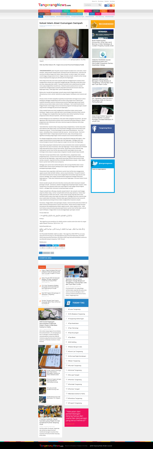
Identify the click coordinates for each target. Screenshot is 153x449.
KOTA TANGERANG (44, 11)
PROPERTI (64, 14)
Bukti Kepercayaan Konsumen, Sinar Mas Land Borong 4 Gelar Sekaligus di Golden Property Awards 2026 (103, 43)
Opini (52, 253)
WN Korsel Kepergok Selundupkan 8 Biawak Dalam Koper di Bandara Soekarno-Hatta (48, 324)
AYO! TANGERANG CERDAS (75, 14)
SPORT (111, 11)
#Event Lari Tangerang (74, 351)
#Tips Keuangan (109, 16)
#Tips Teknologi (100, 16)
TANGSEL (66, 11)
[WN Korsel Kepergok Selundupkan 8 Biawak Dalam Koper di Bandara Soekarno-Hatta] (50, 314)
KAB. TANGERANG (56, 11)
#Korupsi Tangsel (72, 375)
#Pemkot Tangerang (74, 379)
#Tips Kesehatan (90, 16)
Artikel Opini (46, 253)
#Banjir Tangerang (73, 361)
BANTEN (73, 11)
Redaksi (107, 1)
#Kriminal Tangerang (74, 370)
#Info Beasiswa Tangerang (63, 16)
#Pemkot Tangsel (73, 389)
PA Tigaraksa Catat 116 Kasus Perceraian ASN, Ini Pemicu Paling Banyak (102, 100)
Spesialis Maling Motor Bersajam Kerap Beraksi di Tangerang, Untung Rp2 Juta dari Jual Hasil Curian (76, 281)
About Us (94, 1)
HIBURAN (95, 11)
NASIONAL (88, 11)
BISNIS (48, 14)
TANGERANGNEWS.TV (108, 14)
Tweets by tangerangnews (99, 169)
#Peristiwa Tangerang (74, 398)
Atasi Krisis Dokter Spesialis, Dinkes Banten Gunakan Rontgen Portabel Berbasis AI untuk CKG (102, 118)
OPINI (85, 14)
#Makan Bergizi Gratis (74, 347)
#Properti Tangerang (74, 403)
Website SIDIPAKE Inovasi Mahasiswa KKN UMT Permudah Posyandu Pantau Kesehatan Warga (102, 62)
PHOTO (92, 14)
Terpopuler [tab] (42, 267)
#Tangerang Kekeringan (77, 16)
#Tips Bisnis (70, 337)
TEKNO (103, 11)
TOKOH (98, 14)
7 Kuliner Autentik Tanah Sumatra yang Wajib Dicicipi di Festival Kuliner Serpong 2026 (49, 421)
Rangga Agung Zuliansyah (45, 25)
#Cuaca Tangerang (50, 16)
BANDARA (81, 11)
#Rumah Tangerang (73, 365)
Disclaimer (101, 1)
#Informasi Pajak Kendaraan (76, 356)
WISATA (41, 14)
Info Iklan (112, 1)
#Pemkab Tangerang (74, 384)
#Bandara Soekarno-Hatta (75, 393)
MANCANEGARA (55, 14)
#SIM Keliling (71, 342)
